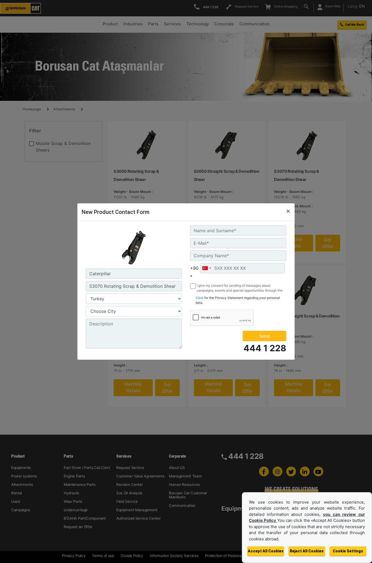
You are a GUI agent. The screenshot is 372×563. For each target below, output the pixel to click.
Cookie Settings (348, 551)
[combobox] (206, 268)
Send (264, 336)
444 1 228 (264, 348)
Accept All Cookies (265, 551)
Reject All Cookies (307, 551)
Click (199, 298)
